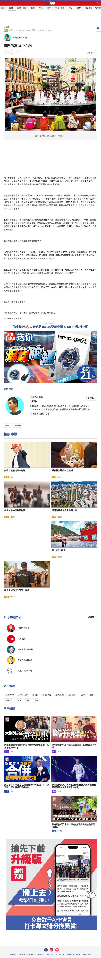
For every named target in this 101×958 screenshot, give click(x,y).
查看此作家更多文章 (40, 414)
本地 (6, 791)
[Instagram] (51, 950)
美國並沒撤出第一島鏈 (14, 470)
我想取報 (22, 955)
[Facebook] (46, 950)
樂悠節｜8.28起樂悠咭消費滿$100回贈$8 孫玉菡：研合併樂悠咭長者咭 (26, 786)
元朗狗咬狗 (10, 695)
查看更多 (91, 617)
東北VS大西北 (58, 550)
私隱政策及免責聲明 (74, 955)
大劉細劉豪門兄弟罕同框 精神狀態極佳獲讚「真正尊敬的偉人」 (26, 746)
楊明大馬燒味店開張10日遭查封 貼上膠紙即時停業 (74, 746)
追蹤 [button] (90, 398)
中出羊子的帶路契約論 (14, 510)
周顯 (7, 425)
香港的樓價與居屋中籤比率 (64, 510)
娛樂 (6, 751)
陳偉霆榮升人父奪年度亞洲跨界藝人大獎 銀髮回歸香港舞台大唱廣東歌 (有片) (74, 786)
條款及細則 (87, 955)
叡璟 (91, 695)
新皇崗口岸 (47, 695)
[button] (3, 3)
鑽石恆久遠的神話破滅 (62, 470)
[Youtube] (57, 950)
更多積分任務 (63, 942)
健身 (19, 700)
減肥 (27, 700)
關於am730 (31, 955)
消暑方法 (9, 700)
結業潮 (35, 695)
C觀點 (83, 695)
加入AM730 (60, 955)
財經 (6, 30)
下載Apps (49, 955)
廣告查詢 (13, 955)
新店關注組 (60, 695)
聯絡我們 (41, 955)
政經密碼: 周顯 (36, 397)
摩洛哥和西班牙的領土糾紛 (16, 590)
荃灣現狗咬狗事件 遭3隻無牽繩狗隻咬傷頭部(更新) (73, 826)
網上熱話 (72, 695)
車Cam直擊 (23, 695)
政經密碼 (18, 425)
